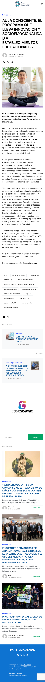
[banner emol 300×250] (22, 408)
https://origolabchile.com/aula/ (19, 256)
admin (10, 575)
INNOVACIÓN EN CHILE (25, 280)
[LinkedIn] (24, 655)
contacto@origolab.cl (11, 247)
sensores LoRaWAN (10, 303)
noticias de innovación (29, 289)
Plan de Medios (26, 665)
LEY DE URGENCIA (10, 289)
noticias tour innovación (12, 294)
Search (35, 437)
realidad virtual (24, 298)
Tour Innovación (22, 650)
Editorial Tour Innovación (16, 54)
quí (34, 263)
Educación (6, 15)
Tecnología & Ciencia (14, 363)
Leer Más (36, 508)
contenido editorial (18, 275)
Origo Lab (28, 294)
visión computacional (11, 307)
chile (5, 275)
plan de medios (9, 298)
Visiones (19, 333)
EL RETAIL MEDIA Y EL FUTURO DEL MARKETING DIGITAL (27, 339)
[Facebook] (18, 655)
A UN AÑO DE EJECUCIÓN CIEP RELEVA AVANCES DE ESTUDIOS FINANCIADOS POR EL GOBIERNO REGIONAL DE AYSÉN (17, 370)
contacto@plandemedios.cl (18, 675)
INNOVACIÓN (8, 280)
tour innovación (27, 303)
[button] (3, 4)
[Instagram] (21, 655)
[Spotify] (27, 655)
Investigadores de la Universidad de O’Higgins (19, 284)
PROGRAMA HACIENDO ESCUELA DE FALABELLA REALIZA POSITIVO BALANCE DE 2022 (22, 619)
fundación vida (34, 275)
